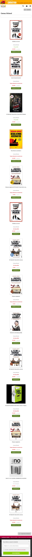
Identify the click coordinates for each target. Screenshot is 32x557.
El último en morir (16, 41)
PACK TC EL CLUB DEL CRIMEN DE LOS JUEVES (16, 478)
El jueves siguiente (16, 296)
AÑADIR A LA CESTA (16, 51)
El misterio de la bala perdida (16, 332)
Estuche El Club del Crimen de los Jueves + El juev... (16, 405)
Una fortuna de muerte (16, 77)
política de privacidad (21, 549)
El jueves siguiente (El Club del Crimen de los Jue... (16, 187)
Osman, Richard (16, 44)
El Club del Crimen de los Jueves (16, 259)
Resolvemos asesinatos (16, 150)
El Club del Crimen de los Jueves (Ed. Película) (16, 114)
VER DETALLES (16, 233)
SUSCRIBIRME (16, 553)
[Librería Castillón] (3, 6)
